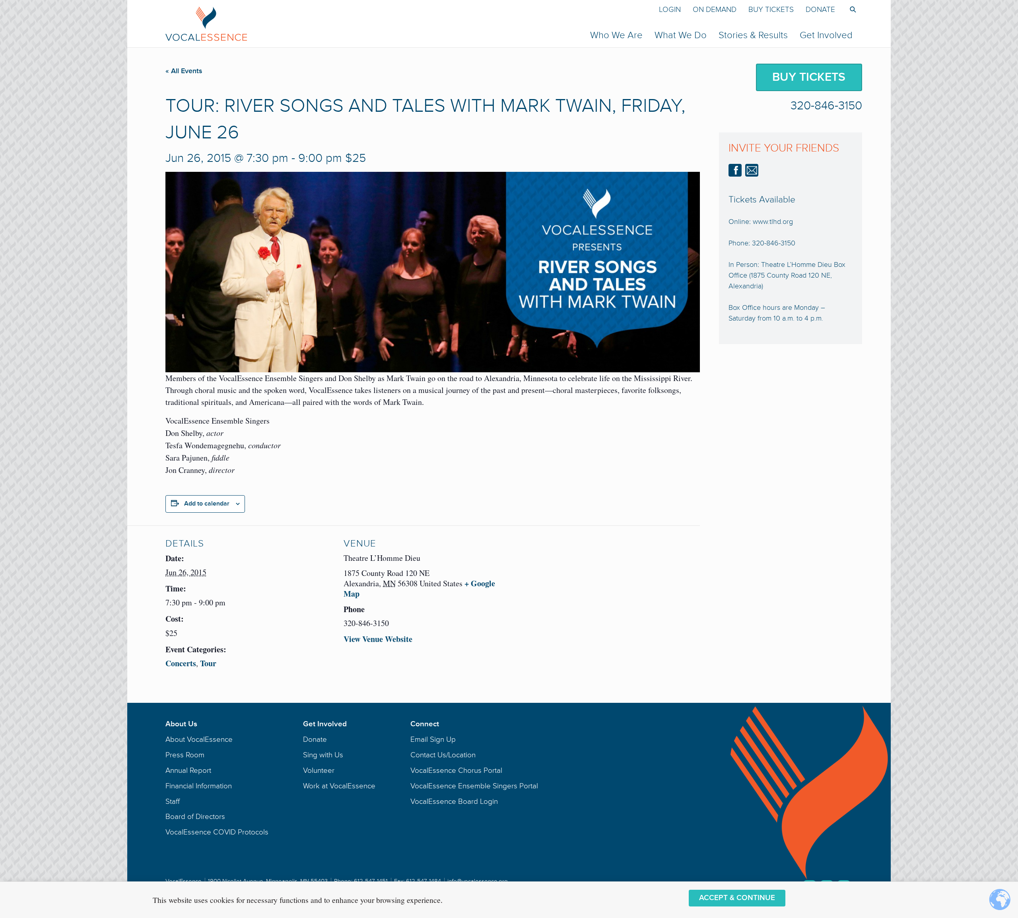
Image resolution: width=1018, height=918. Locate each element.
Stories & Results (753, 35)
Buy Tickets (771, 9)
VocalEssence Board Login (454, 801)
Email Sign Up (433, 739)
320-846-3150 (826, 106)
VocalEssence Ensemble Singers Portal (474, 786)
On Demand (714, 9)
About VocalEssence (199, 739)
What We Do (681, 35)
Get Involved (826, 35)
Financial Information (198, 786)
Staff (172, 801)
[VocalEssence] (356, 23)
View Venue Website (378, 639)
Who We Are (616, 35)
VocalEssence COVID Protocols (216, 832)
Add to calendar (206, 504)
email (751, 170)
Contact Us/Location (443, 755)
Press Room (184, 755)
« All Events (183, 70)
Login (670, 9)
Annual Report (188, 770)
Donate (820, 9)
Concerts (180, 663)
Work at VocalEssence (339, 786)
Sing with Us (323, 755)
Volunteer (318, 770)
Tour (208, 663)
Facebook (735, 170)
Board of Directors (195, 816)
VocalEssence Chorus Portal (456, 770)
